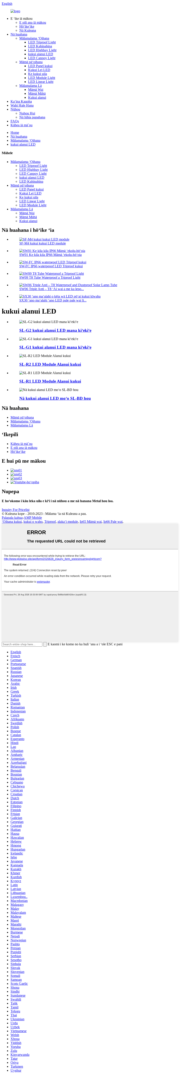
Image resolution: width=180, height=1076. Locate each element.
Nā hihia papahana (32, 117)
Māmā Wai (35, 89)
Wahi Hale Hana (22, 105)
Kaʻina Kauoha (21, 101)
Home (15, 132)
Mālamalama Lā (30, 85)
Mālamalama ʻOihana (34, 38)
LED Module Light (41, 78)
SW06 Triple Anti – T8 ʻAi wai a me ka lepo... (51, 289)
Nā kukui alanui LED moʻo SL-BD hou (55, 398)
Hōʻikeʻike (26, 26)
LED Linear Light (40, 82)
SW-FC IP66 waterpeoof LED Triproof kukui (51, 266)
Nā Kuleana (27, 30)
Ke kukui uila (37, 74)
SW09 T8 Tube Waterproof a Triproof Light (49, 277)
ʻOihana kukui (12, 521)
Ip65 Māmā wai (91, 521)
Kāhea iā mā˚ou (21, 125)
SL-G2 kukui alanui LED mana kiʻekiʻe (55, 330)
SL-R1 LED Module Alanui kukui (50, 381)
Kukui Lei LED (39, 70)
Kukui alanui (37, 97)
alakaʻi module (68, 521)
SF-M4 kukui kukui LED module (42, 243)
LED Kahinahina (40, 46)
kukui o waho (33, 521)
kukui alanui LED (40, 54)
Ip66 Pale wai (112, 521)
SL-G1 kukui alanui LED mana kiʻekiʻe (55, 347)
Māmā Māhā (37, 93)
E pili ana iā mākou (32, 22)
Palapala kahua (12, 517)
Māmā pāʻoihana (31, 62)
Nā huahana (19, 34)
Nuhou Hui (27, 113)
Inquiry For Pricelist (15, 510)
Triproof (50, 521)
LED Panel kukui (40, 66)
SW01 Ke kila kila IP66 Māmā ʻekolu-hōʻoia (50, 255)
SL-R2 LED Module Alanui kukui (50, 364)
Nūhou (15, 109)
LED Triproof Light (42, 42)
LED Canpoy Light (41, 58)
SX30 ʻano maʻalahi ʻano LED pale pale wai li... (52, 300)
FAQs (15, 121)
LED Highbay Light (42, 50)
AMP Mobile (33, 517)
